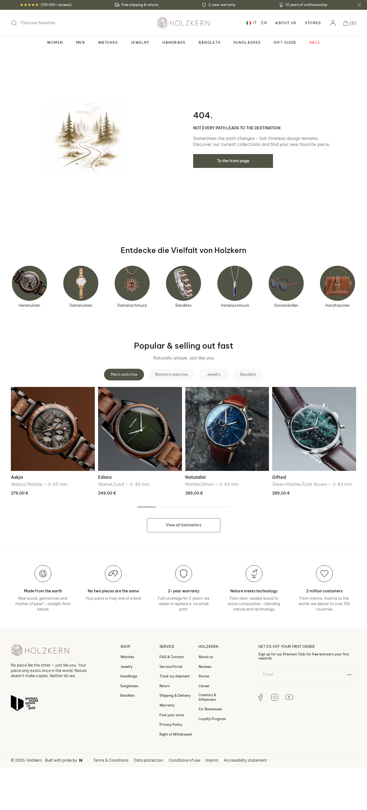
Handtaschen (337, 305)
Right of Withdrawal (175, 734)
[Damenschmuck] (132, 283)
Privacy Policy (170, 725)
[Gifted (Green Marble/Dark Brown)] (314, 429)
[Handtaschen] (337, 283)
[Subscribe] (349, 674)
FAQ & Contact (171, 657)
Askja (17, 477)
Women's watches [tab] (171, 374)
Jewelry (126, 666)
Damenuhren (81, 305)
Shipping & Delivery (175, 695)
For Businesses (210, 709)
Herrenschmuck (235, 305)
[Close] (359, 5)
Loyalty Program (212, 719)
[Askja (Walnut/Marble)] (53, 429)
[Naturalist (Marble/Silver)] (227, 429)
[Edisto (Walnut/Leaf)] (140, 429)
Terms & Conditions (110, 760)
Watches (127, 657)
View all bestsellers (183, 525)
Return (164, 686)
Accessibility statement (245, 760)
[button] (350, 23)
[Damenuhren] (80, 283)
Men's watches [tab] (124, 374)
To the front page (233, 160)
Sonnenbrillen (286, 305)
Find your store (171, 715)
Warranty (167, 705)
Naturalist (195, 477)
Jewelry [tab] (214, 374)
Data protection (148, 760)
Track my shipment (174, 676)
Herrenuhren (29, 305)
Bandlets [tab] (248, 374)
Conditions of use (184, 760)
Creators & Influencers (207, 697)
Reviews (205, 666)
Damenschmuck (132, 305)
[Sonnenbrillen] (286, 283)
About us (206, 657)
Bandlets (183, 305)
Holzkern (34, 760)
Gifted (279, 477)
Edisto (105, 477)
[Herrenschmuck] (234, 283)
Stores (313, 23)
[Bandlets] (183, 283)
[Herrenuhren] (29, 283)
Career (204, 686)
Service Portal (170, 666)
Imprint (212, 760)
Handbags (128, 676)
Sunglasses (129, 686)
